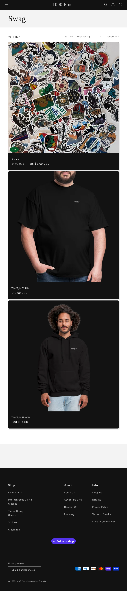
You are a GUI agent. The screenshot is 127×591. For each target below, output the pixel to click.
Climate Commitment (104, 521)
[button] (6, 4)
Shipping (97, 492)
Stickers (15, 159)
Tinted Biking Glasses (15, 513)
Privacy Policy (100, 507)
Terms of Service (102, 514)
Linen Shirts (15, 492)
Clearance (14, 529)
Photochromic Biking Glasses (20, 501)
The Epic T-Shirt (20, 288)
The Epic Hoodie (20, 417)
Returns (96, 499)
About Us (69, 492)
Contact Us (70, 507)
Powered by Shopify (36, 581)
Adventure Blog (73, 499)
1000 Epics (21, 581)
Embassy (69, 514)
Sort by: (69, 36)
